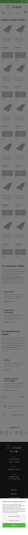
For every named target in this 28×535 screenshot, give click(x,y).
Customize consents (14, 520)
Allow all (14, 525)
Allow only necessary (14, 516)
